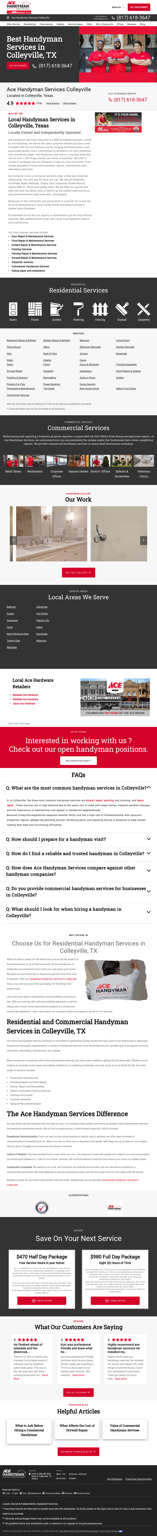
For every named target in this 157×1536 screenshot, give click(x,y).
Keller (39, 627)
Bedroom (85, 340)
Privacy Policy (74, 1531)
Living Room (123, 340)
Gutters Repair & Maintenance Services (34, 245)
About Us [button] (116, 7)
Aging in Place (87, 377)
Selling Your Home (126, 388)
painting (109, 800)
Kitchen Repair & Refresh (56, 340)
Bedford (11, 607)
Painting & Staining (17, 377)
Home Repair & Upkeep (128, 371)
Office (46, 347)
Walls (10, 360)
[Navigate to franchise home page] (19, 7)
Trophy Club (13, 640)
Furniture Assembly (126, 364)
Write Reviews (69, 103)
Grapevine (12, 620)
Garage (84, 353)
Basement (121, 353)
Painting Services (22, 249)
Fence (83, 360)
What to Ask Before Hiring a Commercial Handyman (29, 1430)
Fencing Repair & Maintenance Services (34, 253)
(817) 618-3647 (133, 18)
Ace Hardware (114, 1479)
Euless (10, 613)
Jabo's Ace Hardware (24, 703)
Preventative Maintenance (21, 388)
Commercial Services (18, 395)
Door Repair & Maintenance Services (33, 236)
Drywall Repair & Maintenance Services (34, 257)
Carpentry (48, 371)
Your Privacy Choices (109, 1531)
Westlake (12, 647)
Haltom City (42, 620)
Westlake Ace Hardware (25, 695)
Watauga (41, 640)
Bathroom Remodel (90, 347)
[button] (78, 789)
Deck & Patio (50, 353)
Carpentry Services (22, 262)
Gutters (120, 377)
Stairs (10, 364)
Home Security (88, 384)
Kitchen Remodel (125, 347)
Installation (86, 371)
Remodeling (49, 377)
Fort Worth (42, 613)
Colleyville (42, 607)
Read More (78, 1375)
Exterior (47, 360)
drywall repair (94, 800)
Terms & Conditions (90, 1531)
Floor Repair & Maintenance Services (33, 240)
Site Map (64, 1531)
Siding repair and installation (28, 270)
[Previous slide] (13, 540)
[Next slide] (143, 540)
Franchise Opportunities (138, 1479)
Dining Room (14, 347)
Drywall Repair (14, 371)
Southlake (41, 634)
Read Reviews (52, 103)
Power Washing (51, 384)
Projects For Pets (16, 384)
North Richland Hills (18, 634)
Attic (9, 353)
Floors (46, 364)
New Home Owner (89, 388)
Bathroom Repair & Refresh (21, 340)
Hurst (10, 627)
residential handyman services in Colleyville (53, 979)
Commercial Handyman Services (30, 266)
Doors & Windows (89, 364)
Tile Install (48, 388)
